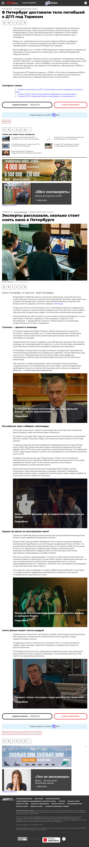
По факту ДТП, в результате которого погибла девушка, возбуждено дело (66, 145)
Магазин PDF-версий (52, 798)
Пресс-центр (39, 798)
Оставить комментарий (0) (71, 105)
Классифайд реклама (74, 804)
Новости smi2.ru (9, 205)
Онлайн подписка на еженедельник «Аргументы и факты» (36, 801)
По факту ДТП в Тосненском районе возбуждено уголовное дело (46, 94)
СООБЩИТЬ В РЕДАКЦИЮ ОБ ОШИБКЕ (57, 806)
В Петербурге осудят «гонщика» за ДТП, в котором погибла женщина (25, 145)
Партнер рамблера (35, 838)
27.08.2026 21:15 (7, 212)
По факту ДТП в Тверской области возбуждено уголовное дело (46, 96)
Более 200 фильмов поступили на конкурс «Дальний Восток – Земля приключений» (46, 410)
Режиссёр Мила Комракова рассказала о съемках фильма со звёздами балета (49, 614)
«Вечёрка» (58, 304)
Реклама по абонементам (40, 804)
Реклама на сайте (22, 804)
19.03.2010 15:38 (7, 9)
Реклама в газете (74, 801)
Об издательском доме (24, 798)
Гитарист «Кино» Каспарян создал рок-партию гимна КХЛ (49, 697)
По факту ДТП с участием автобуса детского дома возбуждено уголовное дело (69, 138)
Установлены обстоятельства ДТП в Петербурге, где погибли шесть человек (25, 138)
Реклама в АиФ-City (58, 804)
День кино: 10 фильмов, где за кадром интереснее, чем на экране (49, 515)
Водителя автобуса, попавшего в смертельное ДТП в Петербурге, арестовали (26, 152)
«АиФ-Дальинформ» (21, 282)
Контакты (62, 801)
